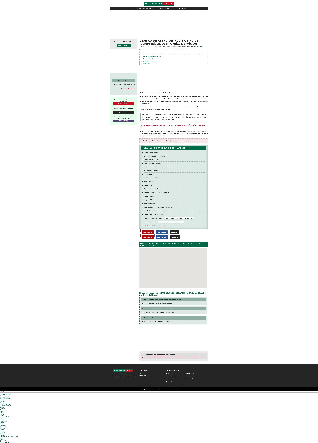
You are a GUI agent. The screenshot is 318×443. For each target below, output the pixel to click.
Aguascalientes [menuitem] (4, 395)
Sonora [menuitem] (2, 431)
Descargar (147, 232)
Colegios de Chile (190, 373)
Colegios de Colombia (169, 376)
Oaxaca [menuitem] (2, 422)
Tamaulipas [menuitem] (3, 434)
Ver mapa (200, 46)
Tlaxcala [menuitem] (2, 435)
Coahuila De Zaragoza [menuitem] (6, 405)
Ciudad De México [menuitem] (5, 404)
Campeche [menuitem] (3, 400)
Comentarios (146, 63)
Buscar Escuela (181, 8)
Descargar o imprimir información (152, 56)
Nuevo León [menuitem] (3, 421)
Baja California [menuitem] (4, 397)
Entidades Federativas (146, 8)
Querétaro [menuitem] (2, 425)
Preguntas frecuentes (149, 61)
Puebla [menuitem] (2, 424)
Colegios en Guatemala (192, 378)
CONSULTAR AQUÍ (123, 103)
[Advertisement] (159, 25)
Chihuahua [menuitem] (3, 403)
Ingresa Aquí (123, 46)
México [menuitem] (2, 415)
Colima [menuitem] (2, 407)
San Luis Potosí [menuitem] (4, 428)
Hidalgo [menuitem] (2, 412)
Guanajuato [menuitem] (3, 410)
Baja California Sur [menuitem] (5, 398)
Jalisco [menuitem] (2, 414)
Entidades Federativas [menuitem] (6, 394)
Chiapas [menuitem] (2, 401)
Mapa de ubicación (148, 59)
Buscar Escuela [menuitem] (4, 442)
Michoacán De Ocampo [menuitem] (6, 417)
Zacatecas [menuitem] (3, 439)
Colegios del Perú (168, 373)
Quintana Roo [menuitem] (3, 426)
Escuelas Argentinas (191, 376)
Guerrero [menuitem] (2, 411)
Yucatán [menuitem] (2, 438)
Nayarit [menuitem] (2, 419)
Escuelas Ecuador (168, 378)
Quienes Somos (165, 8)
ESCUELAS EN (158, 3)
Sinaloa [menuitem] (2, 429)
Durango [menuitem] (2, 408)
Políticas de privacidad (145, 378)
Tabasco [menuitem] (2, 432)
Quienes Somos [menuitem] (4, 441)
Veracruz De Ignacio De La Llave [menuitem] (9, 436)
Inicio (132, 8)
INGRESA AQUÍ (123, 112)
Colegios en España (169, 381)
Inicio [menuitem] (1, 393)
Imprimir (174, 232)
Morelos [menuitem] (2, 418)
